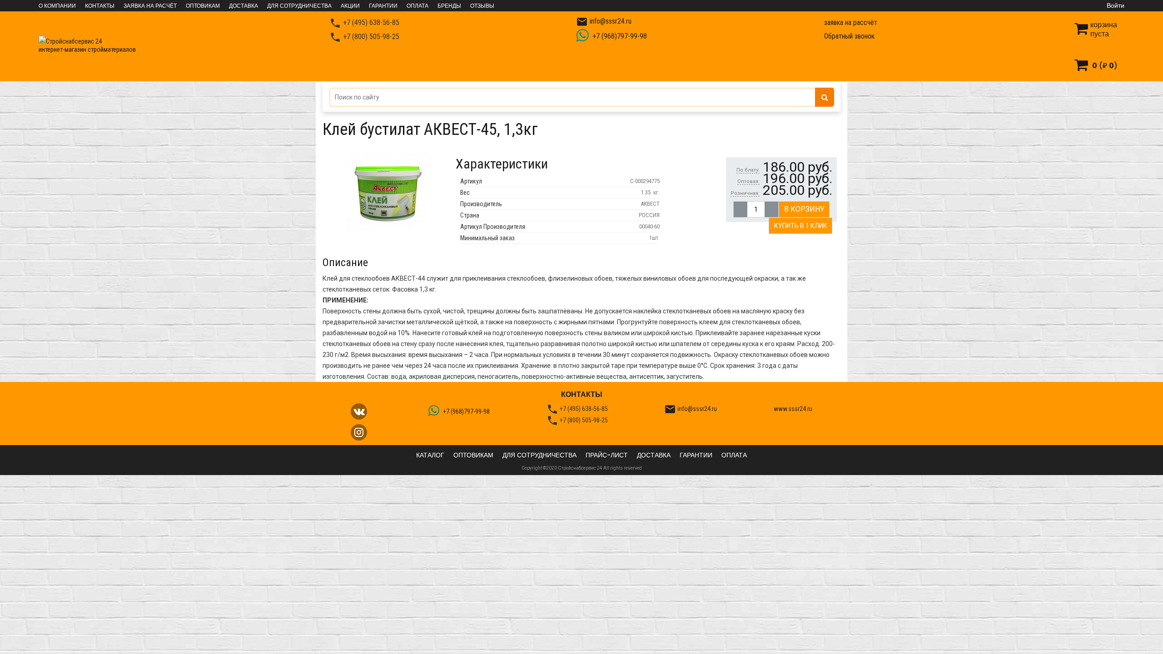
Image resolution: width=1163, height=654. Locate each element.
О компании (57, 6)
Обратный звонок (849, 36)
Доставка (243, 6)
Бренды (449, 6)
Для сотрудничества (299, 6)
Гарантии (383, 6)
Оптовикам (203, 6)
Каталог (430, 455)
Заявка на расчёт (150, 6)
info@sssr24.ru (603, 21)
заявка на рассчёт (850, 22)
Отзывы (482, 6)
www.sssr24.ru (793, 408)
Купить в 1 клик (800, 225)
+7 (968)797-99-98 (619, 36)
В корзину (804, 209)
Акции (350, 6)
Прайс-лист (607, 455)
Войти (1115, 5)
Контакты (99, 6)
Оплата (417, 6)
